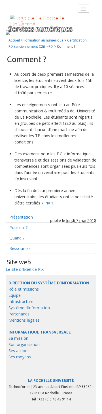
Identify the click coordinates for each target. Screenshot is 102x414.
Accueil (14, 40)
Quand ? (16, 238)
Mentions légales (24, 320)
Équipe (14, 295)
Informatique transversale (39, 332)
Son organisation (24, 344)
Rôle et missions (23, 289)
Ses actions (18, 350)
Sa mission (18, 338)
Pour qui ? (18, 227)
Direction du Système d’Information (48, 283)
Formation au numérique (43, 40)
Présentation (21, 217)
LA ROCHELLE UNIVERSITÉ (51, 380)
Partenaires (18, 314)
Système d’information (29, 307)
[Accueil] (48, 21)
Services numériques (40, 29)
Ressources (20, 248)
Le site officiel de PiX (25, 269)
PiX (50, 46)
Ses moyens (19, 356)
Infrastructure (20, 301)
